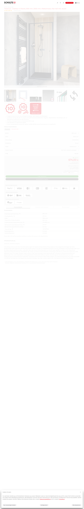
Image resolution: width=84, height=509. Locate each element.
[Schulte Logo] (9, 2)
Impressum (62, 499)
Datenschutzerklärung (45, 499)
